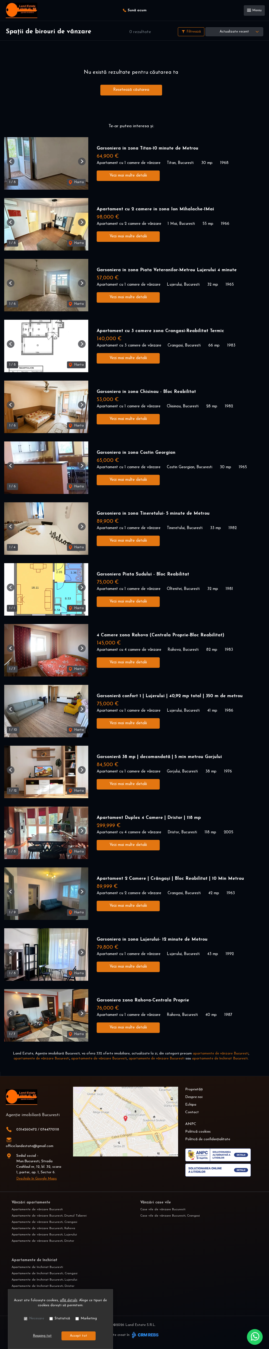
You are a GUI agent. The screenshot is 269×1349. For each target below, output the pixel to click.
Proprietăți (194, 1089)
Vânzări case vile (155, 1202)
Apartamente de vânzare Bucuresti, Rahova (43, 1228)
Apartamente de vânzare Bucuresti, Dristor (43, 1241)
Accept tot (78, 1335)
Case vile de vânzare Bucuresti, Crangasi (170, 1215)
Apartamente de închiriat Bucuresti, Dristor (43, 1286)
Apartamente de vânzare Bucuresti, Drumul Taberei (49, 1215)
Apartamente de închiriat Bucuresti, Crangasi (44, 1273)
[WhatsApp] (255, 1337)
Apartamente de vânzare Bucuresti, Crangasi (44, 1222)
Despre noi (194, 1097)
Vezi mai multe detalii (128, 176)
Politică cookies (198, 1132)
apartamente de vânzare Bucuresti (221, 1053)
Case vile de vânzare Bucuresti (162, 1209)
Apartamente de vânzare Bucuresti (37, 1209)
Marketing (89, 1318)
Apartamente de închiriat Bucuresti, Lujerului (44, 1279)
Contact (192, 1112)
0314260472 (26, 1130)
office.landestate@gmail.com (29, 1146)
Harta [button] (78, 182)
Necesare (36, 1318)
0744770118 (49, 1130)
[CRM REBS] (145, 1335)
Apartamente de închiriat (34, 1260)
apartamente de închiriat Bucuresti (220, 1058)
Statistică (62, 1318)
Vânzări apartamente (31, 1202)
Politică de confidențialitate (207, 1139)
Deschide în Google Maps (36, 1178)
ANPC (190, 1124)
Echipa (190, 1105)
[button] (10, 161)
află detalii (68, 1300)
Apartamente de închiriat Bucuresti (37, 1267)
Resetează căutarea (131, 90)
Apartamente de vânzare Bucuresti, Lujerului (44, 1234)
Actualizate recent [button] (234, 31)
